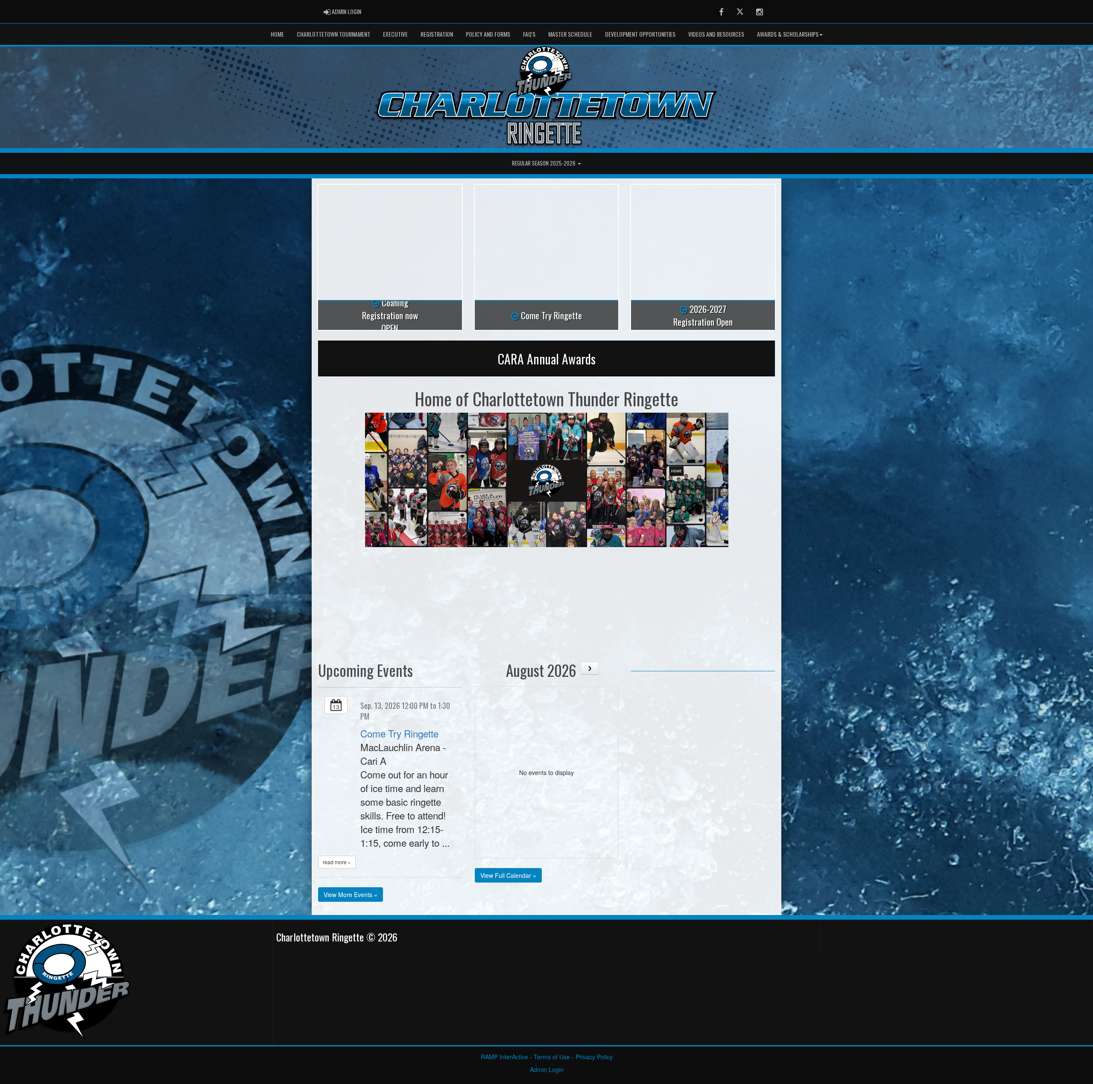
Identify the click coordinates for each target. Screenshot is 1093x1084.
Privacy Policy (594, 1056)
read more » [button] (337, 861)
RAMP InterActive (504, 1056)
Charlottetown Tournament (333, 33)
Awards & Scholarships (787, 33)
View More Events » (350, 894)
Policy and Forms (488, 33)
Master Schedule (570, 33)
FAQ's (529, 33)
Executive (395, 33)
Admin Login (547, 1069)
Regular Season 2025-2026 (544, 163)
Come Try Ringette (399, 733)
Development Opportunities (640, 33)
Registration (437, 33)
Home (277, 33)
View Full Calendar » (508, 875)
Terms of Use (552, 1056)
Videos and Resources (716, 33)
